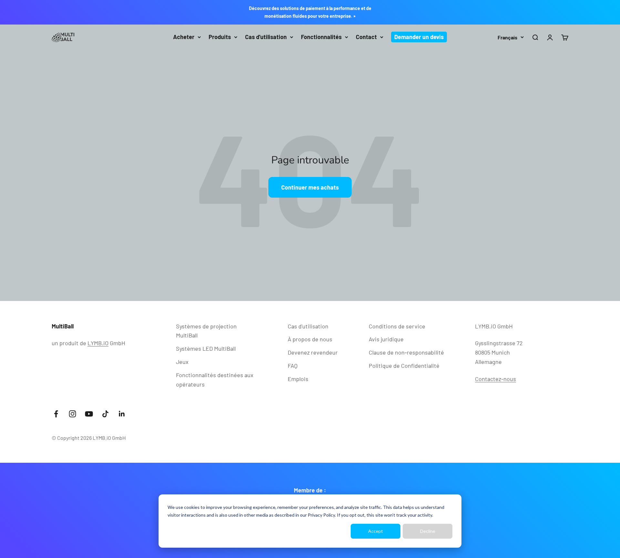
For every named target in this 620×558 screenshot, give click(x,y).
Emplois (298, 378)
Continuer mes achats (310, 187)
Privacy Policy (321, 515)
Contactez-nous (495, 378)
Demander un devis (419, 36)
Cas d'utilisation (266, 36)
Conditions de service (397, 326)
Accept (375, 531)
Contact (366, 36)
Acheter (183, 36)
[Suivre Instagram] (72, 413)
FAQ (292, 365)
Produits (220, 36)
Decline (427, 531)
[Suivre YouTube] (89, 413)
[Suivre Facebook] (56, 413)
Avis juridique (386, 339)
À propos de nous (310, 339)
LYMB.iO (98, 342)
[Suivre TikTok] (105, 413)
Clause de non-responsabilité (406, 352)
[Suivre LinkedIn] (122, 413)
